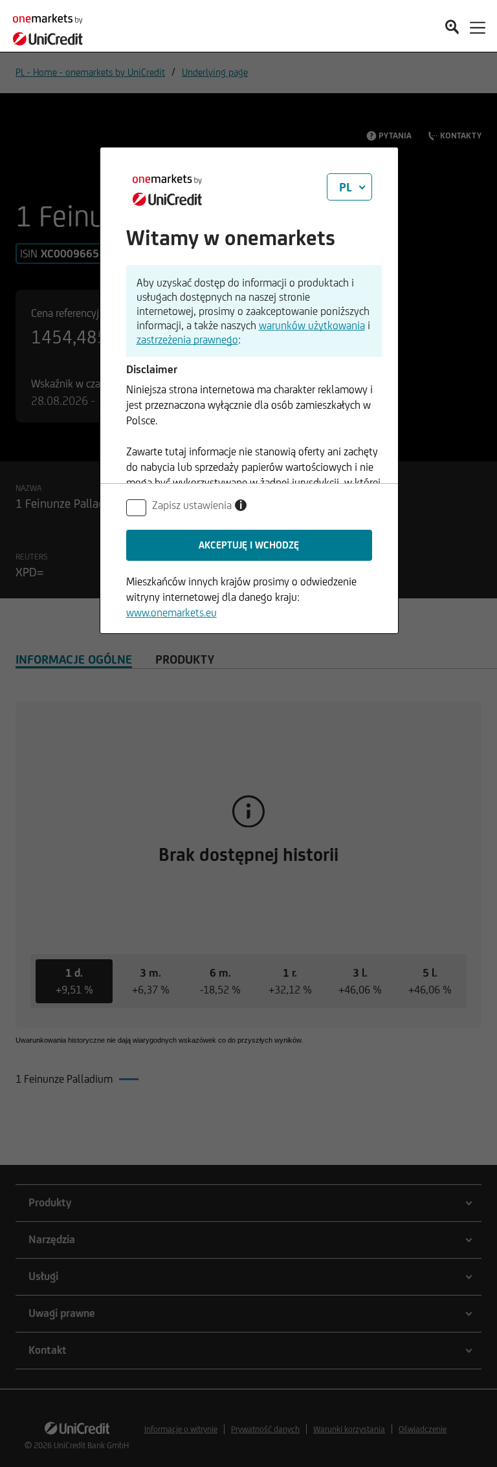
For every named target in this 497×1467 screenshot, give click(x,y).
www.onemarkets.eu (171, 612)
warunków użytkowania (312, 325)
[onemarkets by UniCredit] (52, 26)
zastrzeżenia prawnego (187, 339)
